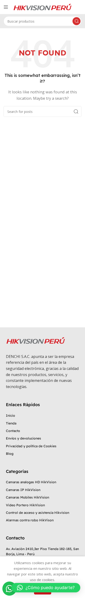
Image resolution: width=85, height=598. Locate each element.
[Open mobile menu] (6, 7)
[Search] (76, 21)
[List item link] (42, 415)
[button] (9, 589)
